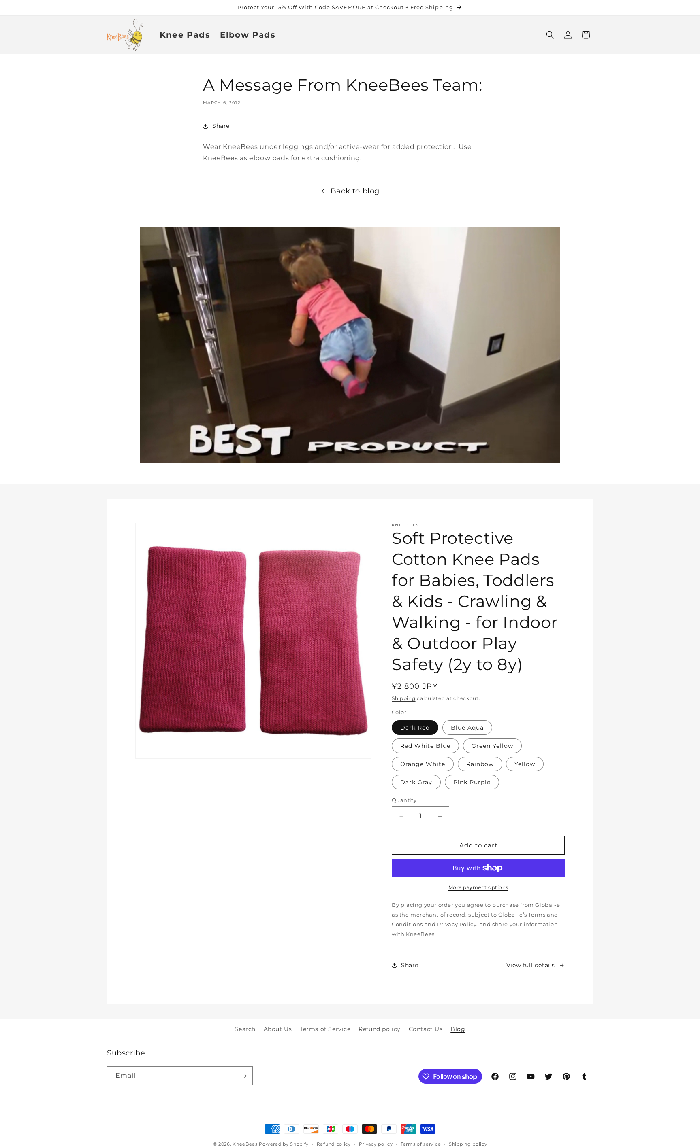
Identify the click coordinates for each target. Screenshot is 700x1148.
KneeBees (245, 1144)
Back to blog (355, 191)
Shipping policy (468, 1144)
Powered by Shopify (284, 1144)
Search (245, 1029)
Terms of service (421, 1144)
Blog (457, 1029)
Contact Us (426, 1029)
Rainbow (480, 764)
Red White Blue (425, 745)
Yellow (524, 764)
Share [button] (221, 125)
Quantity (404, 800)
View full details (530, 965)
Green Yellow (492, 745)
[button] (550, 35)
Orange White (422, 764)
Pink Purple (472, 782)
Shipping (404, 698)
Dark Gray (416, 782)
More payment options (478, 887)
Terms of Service (325, 1029)
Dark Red (415, 727)
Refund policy (380, 1029)
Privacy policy (376, 1144)
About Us (278, 1029)
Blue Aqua (467, 727)
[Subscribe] (243, 1075)
